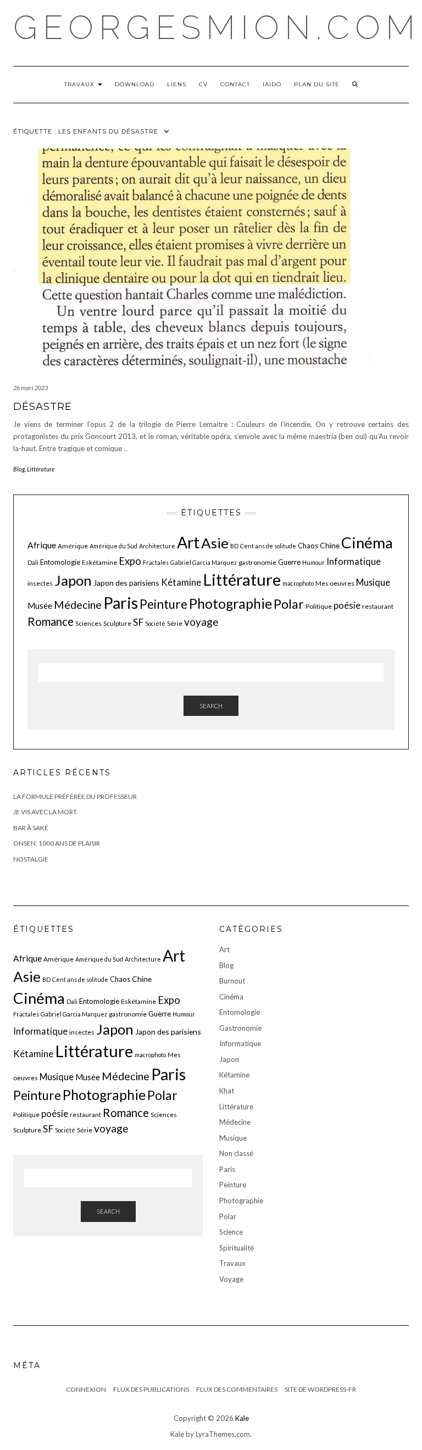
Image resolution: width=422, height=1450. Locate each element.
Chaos (308, 545)
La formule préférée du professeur (75, 796)
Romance (50, 621)
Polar (289, 604)
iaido (272, 84)
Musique (373, 582)
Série (174, 623)
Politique (319, 606)
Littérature (40, 469)
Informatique (353, 561)
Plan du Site (317, 84)
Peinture (163, 604)
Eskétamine (99, 562)
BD (234, 545)
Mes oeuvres (334, 583)
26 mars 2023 (30, 387)
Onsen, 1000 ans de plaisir (56, 843)
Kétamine (181, 582)
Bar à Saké (30, 828)
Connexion (86, 1389)
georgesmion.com (216, 27)
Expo (130, 561)
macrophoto (298, 583)
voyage (201, 621)
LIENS (176, 84)
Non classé (236, 1153)
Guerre (289, 562)
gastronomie (257, 562)
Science (231, 1231)
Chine (330, 545)
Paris (120, 602)
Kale (242, 1418)
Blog (19, 469)
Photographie (230, 604)
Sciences (88, 623)
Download (134, 84)
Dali (32, 562)
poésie (347, 605)
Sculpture (117, 623)
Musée (39, 605)
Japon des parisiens (126, 582)
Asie (215, 543)
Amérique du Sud (113, 545)
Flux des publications (151, 1389)
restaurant (377, 606)
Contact (235, 84)
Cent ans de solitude (268, 545)
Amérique (73, 546)
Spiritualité (236, 1247)
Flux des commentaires (236, 1389)
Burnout (232, 980)
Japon (73, 580)
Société (155, 623)
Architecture (157, 545)
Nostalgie (30, 859)
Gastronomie (240, 1028)
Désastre (42, 407)
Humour (313, 562)
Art (188, 542)
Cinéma (367, 543)
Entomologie (60, 562)
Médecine (78, 604)
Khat (226, 1090)
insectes (40, 583)
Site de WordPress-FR (320, 1389)
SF (138, 622)
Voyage (231, 1279)
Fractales (156, 562)
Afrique (41, 545)
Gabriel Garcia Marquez (203, 562)
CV (203, 84)
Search (211, 705)
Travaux (80, 84)
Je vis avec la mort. (45, 812)
